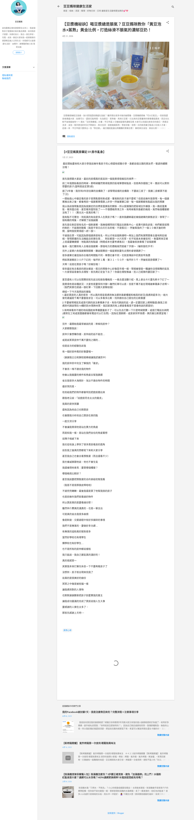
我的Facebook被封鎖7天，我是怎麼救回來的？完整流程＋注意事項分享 (100, 712)
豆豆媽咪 (18, 22)
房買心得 (67, 630)
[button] (167, 23)
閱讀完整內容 (163, 735)
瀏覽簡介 (19, 53)
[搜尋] (172, 7)
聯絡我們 (6, 78)
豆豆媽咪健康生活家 (77, 6)
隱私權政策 (7, 75)
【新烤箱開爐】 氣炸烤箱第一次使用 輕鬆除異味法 (89, 743)
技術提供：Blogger (116, 813)
